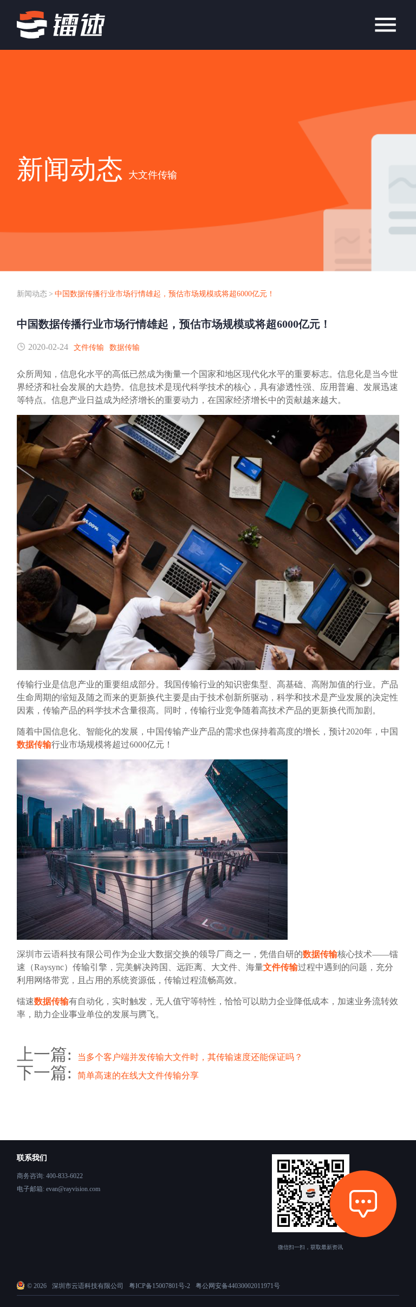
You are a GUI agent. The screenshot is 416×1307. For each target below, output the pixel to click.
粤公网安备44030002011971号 (238, 1286)
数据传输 (124, 347)
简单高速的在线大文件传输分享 (138, 1075)
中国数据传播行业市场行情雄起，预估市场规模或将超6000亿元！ (165, 294)
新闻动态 (32, 294)
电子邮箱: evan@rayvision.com (58, 1189)
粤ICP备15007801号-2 (159, 1286)
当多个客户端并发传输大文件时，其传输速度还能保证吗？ (190, 1057)
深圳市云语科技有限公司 (87, 1286)
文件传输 (89, 347)
